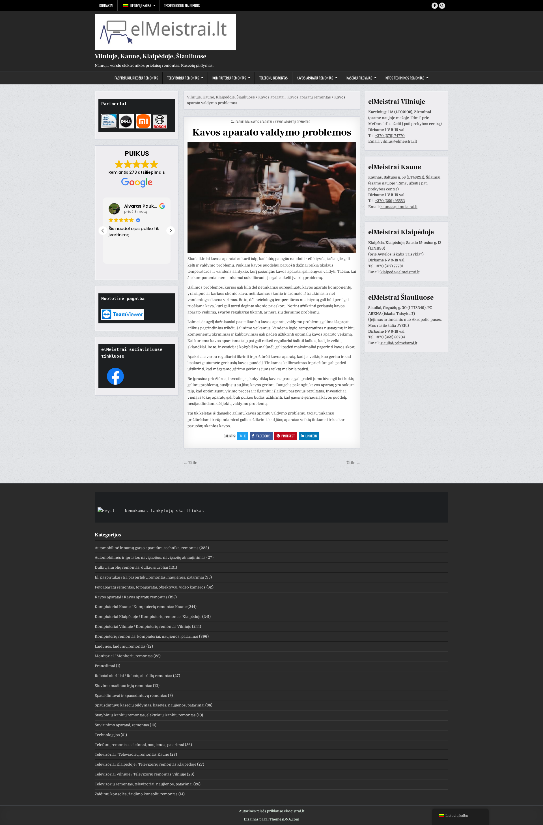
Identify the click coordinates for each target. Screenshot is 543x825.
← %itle (190, 463)
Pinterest (288, 435)
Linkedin (311, 435)
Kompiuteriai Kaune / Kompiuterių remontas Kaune (141, 607)
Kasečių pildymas (359, 78)
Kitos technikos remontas (404, 78)
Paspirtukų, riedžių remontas (136, 78)
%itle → (353, 463)
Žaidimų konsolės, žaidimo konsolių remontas (136, 794)
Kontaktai (106, 5)
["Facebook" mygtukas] (435, 6)
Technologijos (107, 735)
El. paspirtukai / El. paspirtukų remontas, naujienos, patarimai (149, 577)
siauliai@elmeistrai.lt (398, 343)
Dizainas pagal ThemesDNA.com (271, 819)
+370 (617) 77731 (389, 266)
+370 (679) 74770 (390, 136)
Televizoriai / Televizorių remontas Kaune (132, 754)
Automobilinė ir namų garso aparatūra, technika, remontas (147, 548)
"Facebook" (263, 435)
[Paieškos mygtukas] (442, 6)
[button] (170, 230)
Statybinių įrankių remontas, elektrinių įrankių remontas (145, 715)
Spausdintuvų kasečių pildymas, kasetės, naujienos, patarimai (149, 705)
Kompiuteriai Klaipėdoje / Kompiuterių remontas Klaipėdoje (148, 617)
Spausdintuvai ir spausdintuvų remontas (131, 695)
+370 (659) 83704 (390, 337)
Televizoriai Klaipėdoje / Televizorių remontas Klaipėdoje (145, 764)
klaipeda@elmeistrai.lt (399, 272)
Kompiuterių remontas (229, 78)
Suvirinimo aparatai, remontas (122, 725)
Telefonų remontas (273, 78)
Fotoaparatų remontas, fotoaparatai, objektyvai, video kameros (150, 587)
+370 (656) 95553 (390, 201)
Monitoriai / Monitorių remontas (124, 656)
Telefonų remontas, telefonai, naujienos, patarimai (139, 745)
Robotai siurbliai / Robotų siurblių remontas (133, 676)
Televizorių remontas (183, 78)
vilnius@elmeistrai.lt (398, 141)
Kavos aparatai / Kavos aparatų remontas (280, 121)
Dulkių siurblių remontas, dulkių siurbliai (131, 567)
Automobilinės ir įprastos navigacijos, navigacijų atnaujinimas (150, 557)
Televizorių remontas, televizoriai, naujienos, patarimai (144, 784)
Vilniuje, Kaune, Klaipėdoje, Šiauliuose (150, 56)
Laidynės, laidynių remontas (120, 646)
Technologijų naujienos (182, 5)
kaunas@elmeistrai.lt (398, 207)
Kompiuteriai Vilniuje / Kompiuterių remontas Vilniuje (143, 626)
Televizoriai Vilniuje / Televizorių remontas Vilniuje (140, 774)
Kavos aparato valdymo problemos (271, 132)
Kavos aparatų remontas (315, 78)
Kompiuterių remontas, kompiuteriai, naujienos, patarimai (146, 636)
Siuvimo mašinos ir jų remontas (123, 686)
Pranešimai (105, 666)
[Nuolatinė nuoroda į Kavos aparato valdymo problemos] (272, 197)
